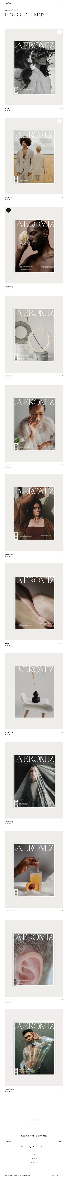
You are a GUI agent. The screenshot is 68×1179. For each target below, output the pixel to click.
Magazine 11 (9, 1000)
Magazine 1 (9, 108)
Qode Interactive (12, 1175)
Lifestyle (8, 110)
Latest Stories (34, 1120)
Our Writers (34, 1162)
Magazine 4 (9, 376)
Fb (62, 1175)
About (34, 1154)
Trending (34, 1124)
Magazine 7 (9, 643)
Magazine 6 (9, 554)
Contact (34, 1158)
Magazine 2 (9, 197)
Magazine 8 (9, 732)
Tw (53, 1175)
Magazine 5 (9, 465)
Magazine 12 (9, 1089)
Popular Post (34, 1128)
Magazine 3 (9, 286)
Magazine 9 (9, 821)
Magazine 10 (9, 911)
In (57, 1175)
